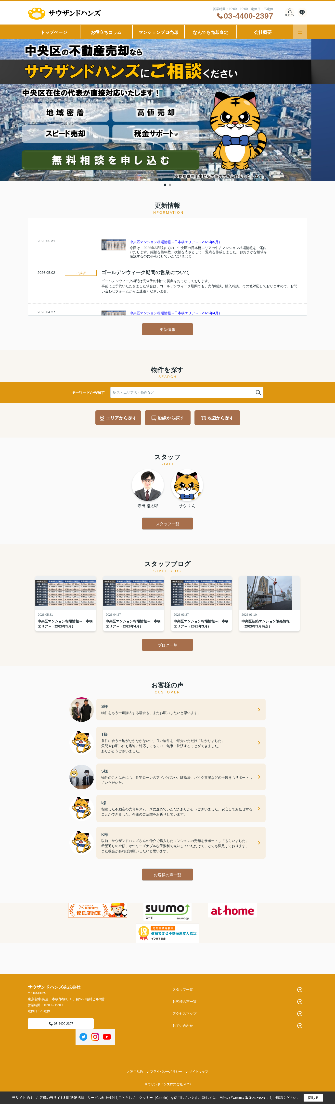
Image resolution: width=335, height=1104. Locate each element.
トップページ (54, 32)
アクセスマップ (184, 1014)
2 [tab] (170, 185)
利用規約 (136, 1071)
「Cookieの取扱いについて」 (249, 1098)
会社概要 (263, 32)
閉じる (313, 1098)
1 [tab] (165, 185)
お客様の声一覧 (167, 875)
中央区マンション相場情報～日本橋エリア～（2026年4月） (176, 313)
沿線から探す (171, 417)
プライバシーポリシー (166, 1071)
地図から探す (220, 417)
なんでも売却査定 (210, 32)
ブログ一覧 (167, 645)
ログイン (290, 15)
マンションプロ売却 (158, 32)
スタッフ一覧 (167, 524)
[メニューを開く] (300, 32)
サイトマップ (198, 1071)
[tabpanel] (167, 110)
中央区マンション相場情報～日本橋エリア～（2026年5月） (176, 242)
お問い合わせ (182, 1026)
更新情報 (167, 329)
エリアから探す (121, 417)
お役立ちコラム (106, 32)
